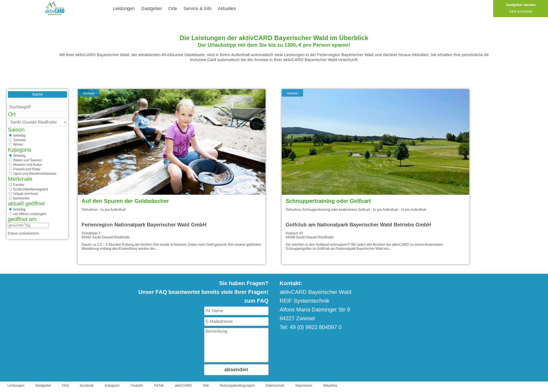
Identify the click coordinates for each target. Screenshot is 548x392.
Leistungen (124, 8)
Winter (17, 144)
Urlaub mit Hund (25, 194)
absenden (236, 369)
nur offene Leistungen (29, 214)
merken (88, 93)
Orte (172, 8)
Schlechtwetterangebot (30, 189)
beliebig (18, 135)
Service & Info (197, 8)
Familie (18, 185)
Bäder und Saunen (27, 160)
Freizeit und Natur (26, 169)
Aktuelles (227, 8)
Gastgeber (151, 8)
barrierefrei (21, 198)
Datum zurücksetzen (23, 233)
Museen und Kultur (27, 164)
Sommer (19, 140)
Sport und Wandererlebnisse (34, 173)
